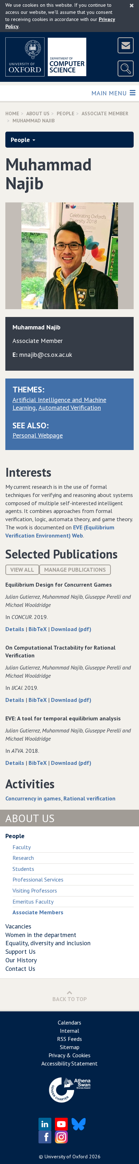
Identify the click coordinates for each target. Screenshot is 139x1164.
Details (15, 629)
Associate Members (37, 912)
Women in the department (40, 935)
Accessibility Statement (69, 1063)
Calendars (69, 1022)
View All (22, 569)
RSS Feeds (69, 1038)
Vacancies (18, 926)
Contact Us (20, 968)
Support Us (20, 951)
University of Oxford (66, 1156)
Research (23, 857)
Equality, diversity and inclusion (48, 943)
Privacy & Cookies (69, 1055)
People (65, 113)
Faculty (21, 847)
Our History (21, 960)
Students (23, 868)
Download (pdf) (71, 629)
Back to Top (69, 998)
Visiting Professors (34, 890)
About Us (38, 113)
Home (12, 113)
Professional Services (37, 879)
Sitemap (69, 1047)
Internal (69, 1030)
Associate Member (105, 113)
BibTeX (38, 629)
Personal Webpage (37, 435)
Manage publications (75, 569)
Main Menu (109, 93)
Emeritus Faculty (32, 901)
